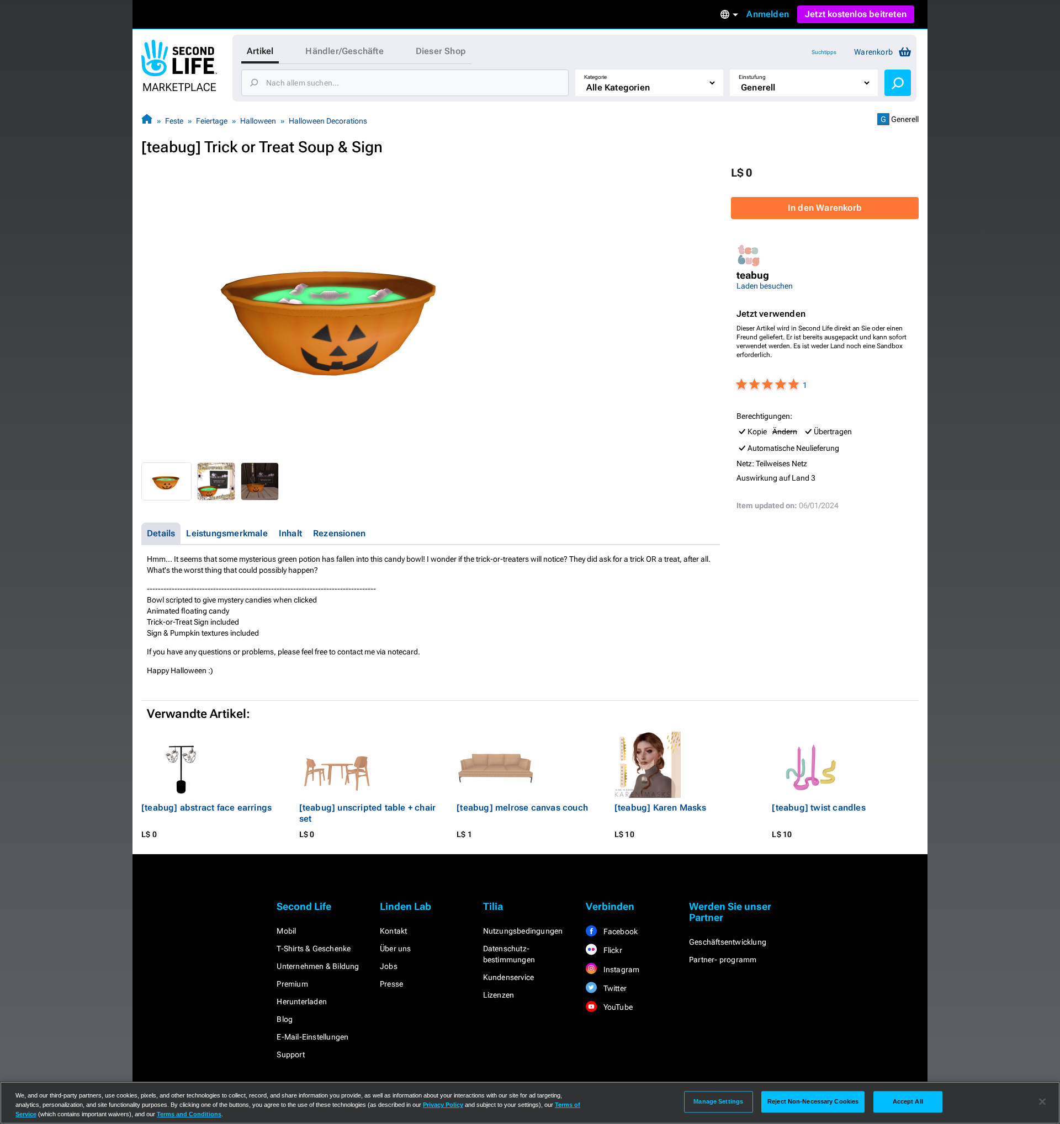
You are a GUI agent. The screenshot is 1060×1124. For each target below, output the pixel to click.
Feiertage (211, 120)
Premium (292, 983)
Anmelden (767, 14)
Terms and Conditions (189, 1114)
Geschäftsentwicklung (727, 941)
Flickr (611, 950)
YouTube (617, 1007)
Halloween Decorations (328, 120)
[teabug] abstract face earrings (206, 807)
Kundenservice (508, 977)
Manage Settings (718, 1101)
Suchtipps (824, 52)
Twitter (614, 988)
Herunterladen (302, 1001)
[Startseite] (146, 120)
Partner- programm (722, 959)
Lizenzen (499, 994)
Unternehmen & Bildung (318, 966)
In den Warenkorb (825, 208)
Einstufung (752, 77)
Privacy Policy (443, 1104)
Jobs (389, 966)
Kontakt (393, 930)
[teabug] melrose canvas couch (522, 807)
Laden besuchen (764, 285)
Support (290, 1054)
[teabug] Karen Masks (660, 807)
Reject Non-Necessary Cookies (812, 1101)
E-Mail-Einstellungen (312, 1036)
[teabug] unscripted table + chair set (367, 813)
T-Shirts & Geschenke (314, 948)
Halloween (258, 120)
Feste (174, 120)
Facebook (619, 931)
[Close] (1042, 1102)
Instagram (620, 969)
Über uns (395, 948)
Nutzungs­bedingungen (523, 930)
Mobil (286, 930)
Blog (285, 1019)
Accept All (908, 1101)
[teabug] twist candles (818, 807)
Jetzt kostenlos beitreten (856, 14)
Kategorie (595, 77)
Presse (391, 983)
